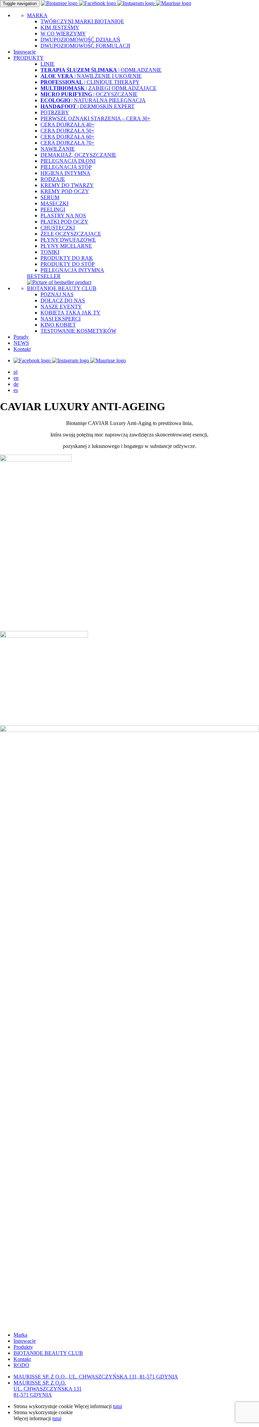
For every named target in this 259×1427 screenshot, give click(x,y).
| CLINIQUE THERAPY (90, 82)
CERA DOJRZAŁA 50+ (67, 130)
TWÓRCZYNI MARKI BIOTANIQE (82, 21)
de (16, 384)
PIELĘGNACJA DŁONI (67, 161)
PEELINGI (52, 209)
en (16, 378)
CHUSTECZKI (57, 228)
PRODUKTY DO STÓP (67, 264)
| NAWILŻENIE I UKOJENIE (91, 76)
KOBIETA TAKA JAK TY (70, 312)
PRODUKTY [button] (28, 58)
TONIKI (49, 252)
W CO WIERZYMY (63, 33)
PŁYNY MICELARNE (66, 246)
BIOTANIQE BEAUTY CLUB (61, 288)
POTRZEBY (54, 112)
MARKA (37, 15)
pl (15, 372)
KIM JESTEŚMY (59, 27)
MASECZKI (54, 203)
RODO (21, 1365)
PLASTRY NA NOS (63, 215)
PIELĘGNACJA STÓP (66, 167)
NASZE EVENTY (61, 306)
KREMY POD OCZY (64, 191)
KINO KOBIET (58, 325)
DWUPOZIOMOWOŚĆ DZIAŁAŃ (80, 39)
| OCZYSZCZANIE (89, 94)
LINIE (47, 64)
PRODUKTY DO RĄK (66, 258)
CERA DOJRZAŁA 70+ (67, 143)
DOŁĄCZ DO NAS (62, 300)
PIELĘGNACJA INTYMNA (72, 270)
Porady (21, 337)
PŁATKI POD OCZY (64, 221)
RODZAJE (52, 179)
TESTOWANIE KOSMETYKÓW (78, 331)
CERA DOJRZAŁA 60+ (67, 137)
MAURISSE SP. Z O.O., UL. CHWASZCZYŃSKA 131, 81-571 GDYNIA (95, 1376)
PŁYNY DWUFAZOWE (68, 240)
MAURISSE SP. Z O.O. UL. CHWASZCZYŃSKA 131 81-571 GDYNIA (47, 1389)
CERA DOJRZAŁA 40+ (67, 124)
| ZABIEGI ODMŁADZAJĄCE (98, 88)
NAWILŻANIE (57, 149)
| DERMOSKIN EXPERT (87, 106)
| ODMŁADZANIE (101, 70)
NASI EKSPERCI (60, 319)
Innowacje (24, 52)
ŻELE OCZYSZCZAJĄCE (70, 234)
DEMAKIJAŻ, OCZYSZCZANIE (78, 155)
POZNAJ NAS (57, 294)
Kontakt (22, 349)
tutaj (117, 1406)
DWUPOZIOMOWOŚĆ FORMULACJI (85, 46)
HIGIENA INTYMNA (65, 173)
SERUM (49, 197)
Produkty (23, 1347)
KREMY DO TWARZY (67, 185)
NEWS (21, 343)
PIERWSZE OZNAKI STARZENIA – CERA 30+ (95, 118)
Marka (20, 1335)
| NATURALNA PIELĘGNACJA (93, 100)
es (15, 390)
